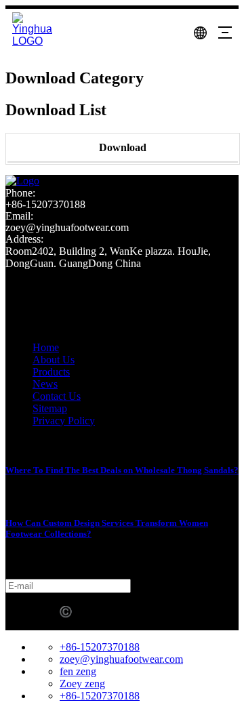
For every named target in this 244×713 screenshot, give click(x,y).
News (45, 384)
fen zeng (78, 671)
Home (46, 347)
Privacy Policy (64, 420)
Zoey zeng (82, 683)
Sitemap (50, 408)
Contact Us (57, 396)
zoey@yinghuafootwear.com (121, 659)
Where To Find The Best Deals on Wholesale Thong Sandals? (122, 470)
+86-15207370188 (100, 647)
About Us (54, 359)
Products (51, 372)
